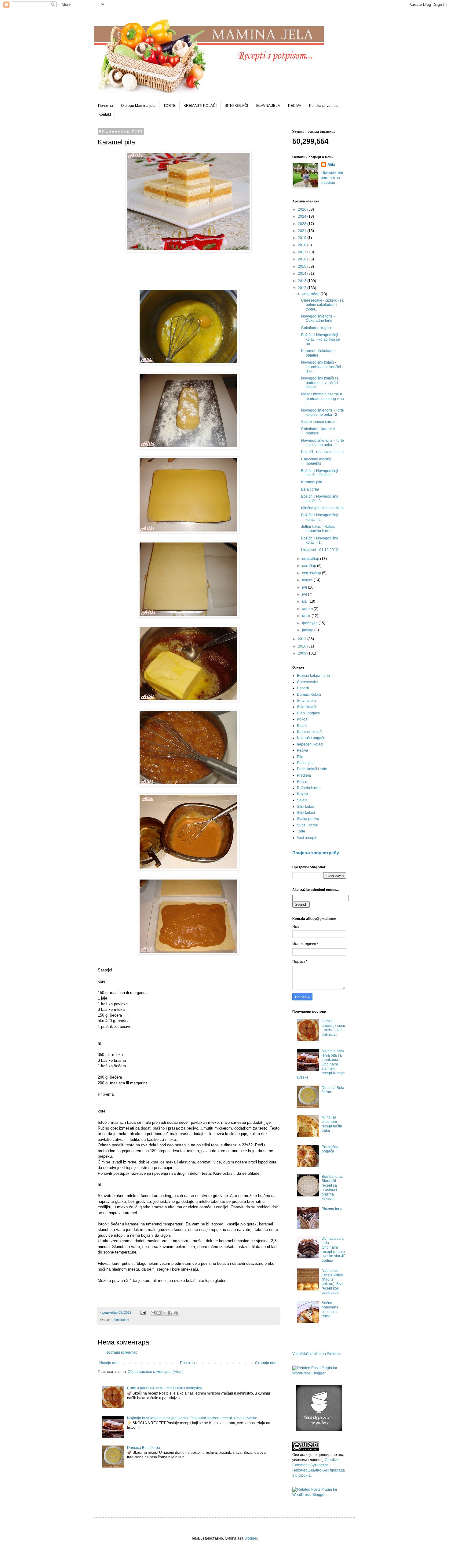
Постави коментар (121, 1352)
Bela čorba (310, 489)
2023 (302, 224)
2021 (302, 231)
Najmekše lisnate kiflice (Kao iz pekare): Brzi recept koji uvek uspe (332, 1281)
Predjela (304, 775)
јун (305, 594)
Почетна (105, 105)
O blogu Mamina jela (138, 105)
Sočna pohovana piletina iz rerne (330, 1309)
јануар (308, 630)
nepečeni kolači (310, 744)
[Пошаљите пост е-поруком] (143, 1312)
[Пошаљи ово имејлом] (153, 1313)
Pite (300, 757)
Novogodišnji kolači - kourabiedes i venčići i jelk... (322, 366)
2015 (302, 266)
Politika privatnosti (324, 105)
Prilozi (302, 781)
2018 (302, 245)
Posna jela (306, 763)
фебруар (310, 623)
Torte (301, 831)
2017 (302, 252)
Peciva (302, 750)
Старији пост (266, 1363)
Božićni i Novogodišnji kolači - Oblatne (319, 473)
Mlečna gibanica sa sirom (322, 508)
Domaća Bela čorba (143, 1448)
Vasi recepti (306, 838)
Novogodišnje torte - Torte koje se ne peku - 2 (322, 412)
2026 (302, 209)
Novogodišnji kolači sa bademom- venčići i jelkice (320, 382)
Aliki (331, 164)
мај (305, 601)
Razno (302, 794)
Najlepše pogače (311, 738)
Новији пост (109, 1363)
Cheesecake (307, 682)
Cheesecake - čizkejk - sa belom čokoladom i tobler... (322, 304)
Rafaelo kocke (309, 788)
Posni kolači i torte (312, 769)
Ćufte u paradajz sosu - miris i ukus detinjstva (164, 1388)
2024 (302, 216)
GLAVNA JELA (268, 105)
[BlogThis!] (158, 1313)
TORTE (169, 105)
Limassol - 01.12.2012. (320, 550)
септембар (312, 573)
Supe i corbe (307, 825)
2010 (302, 646)
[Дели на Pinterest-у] (176, 1313)
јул (305, 587)
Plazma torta (332, 1209)
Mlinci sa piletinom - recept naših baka (332, 1124)
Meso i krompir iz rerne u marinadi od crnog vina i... (322, 398)
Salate (302, 800)
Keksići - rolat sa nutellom (322, 452)
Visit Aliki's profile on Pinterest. (317, 1354)
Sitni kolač (305, 806)
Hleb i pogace (308, 713)
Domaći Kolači (309, 694)
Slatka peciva (308, 819)
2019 (302, 238)
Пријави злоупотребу (315, 852)
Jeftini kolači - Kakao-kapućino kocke (319, 528)
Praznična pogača (330, 1149)
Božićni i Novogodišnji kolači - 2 (319, 517)
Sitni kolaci (121, 1320)
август (308, 580)
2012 (302, 288)
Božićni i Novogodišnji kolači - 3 (319, 498)
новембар (311, 559)
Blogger (250, 1538)
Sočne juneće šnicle (318, 421)
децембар (311, 294)
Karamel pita (311, 482)
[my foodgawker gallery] (319, 1430)
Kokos (302, 719)
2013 (302, 281)
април (308, 609)
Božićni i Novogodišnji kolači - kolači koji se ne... (320, 339)
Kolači (302, 726)
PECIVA (294, 105)
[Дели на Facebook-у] (170, 1313)
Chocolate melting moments (316, 461)
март (307, 616)
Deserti (303, 688)
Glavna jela (306, 700)
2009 (302, 653)
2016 (302, 259)
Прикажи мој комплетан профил (332, 177)
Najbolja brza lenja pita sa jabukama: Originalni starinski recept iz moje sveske (192, 1418)
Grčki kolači (306, 707)
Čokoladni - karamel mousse (318, 431)
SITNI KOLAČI (236, 105)
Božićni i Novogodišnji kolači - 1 (319, 540)
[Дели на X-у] (164, 1313)
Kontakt (104, 114)
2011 (302, 639)
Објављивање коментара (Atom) (156, 1372)
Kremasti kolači (309, 732)
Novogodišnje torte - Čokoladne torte (318, 318)
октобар (309, 566)
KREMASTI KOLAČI (200, 105)
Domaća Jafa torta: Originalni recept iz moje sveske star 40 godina (333, 1249)
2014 (302, 273)
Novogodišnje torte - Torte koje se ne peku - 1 (322, 442)
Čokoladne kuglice (316, 328)
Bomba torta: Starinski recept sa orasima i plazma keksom (332, 1187)
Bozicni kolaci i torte (313, 675)
